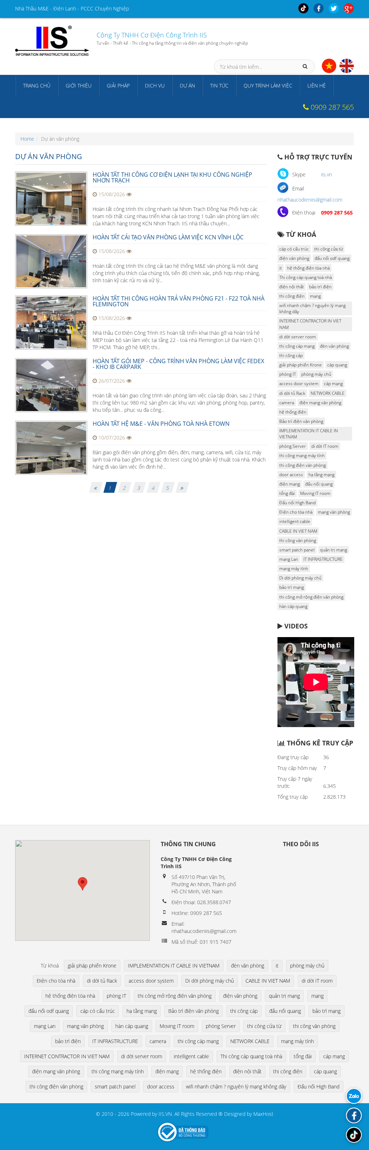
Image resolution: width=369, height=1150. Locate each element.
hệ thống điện (292, 412)
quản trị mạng (333, 550)
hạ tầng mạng (321, 475)
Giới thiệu (79, 85)
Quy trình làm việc (268, 85)
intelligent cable (294, 521)
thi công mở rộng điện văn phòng (311, 597)
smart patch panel (297, 550)
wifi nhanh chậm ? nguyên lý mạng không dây (312, 308)
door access (291, 475)
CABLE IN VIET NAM (298, 531)
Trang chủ (36, 85)
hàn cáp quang (293, 606)
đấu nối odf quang (332, 258)
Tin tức (219, 85)
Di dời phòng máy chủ (300, 578)
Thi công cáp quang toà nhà (305, 277)
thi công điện (291, 296)
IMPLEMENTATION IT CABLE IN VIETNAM (308, 434)
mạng (315, 296)
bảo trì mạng (291, 587)
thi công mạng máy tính (302, 455)
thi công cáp (291, 355)
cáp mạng (333, 383)
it (280, 268)
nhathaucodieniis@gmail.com (309, 199)
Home (27, 138)
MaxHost (263, 1113)
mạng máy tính (293, 568)
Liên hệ (316, 85)
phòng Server (292, 446)
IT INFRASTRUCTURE (323, 559)
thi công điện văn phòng (302, 465)
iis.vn (326, 174)
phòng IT (287, 374)
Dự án (187, 85)
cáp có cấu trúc (294, 249)
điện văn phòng (294, 258)
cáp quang (337, 365)
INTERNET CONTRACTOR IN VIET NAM (310, 324)
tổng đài (287, 493)
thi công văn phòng (297, 540)
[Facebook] (354, 1115)
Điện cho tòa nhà (295, 512)
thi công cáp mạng (297, 346)
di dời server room (297, 337)
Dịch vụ (155, 85)
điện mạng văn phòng (320, 403)
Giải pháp (118, 85)
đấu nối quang (319, 484)
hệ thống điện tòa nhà (308, 268)
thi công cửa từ (328, 249)
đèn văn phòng (334, 346)
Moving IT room (315, 493)
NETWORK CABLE (327, 393)
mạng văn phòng (334, 512)
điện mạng (289, 484)
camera (286, 403)
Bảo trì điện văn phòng (301, 421)
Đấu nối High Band (297, 503)
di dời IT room (324, 446)
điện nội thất (291, 287)
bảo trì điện (320, 287)
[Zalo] (354, 1096)
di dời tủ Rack (292, 393)
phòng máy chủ (316, 374)
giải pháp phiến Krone (300, 365)
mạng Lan (288, 559)
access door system (299, 383)
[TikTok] (354, 1135)
